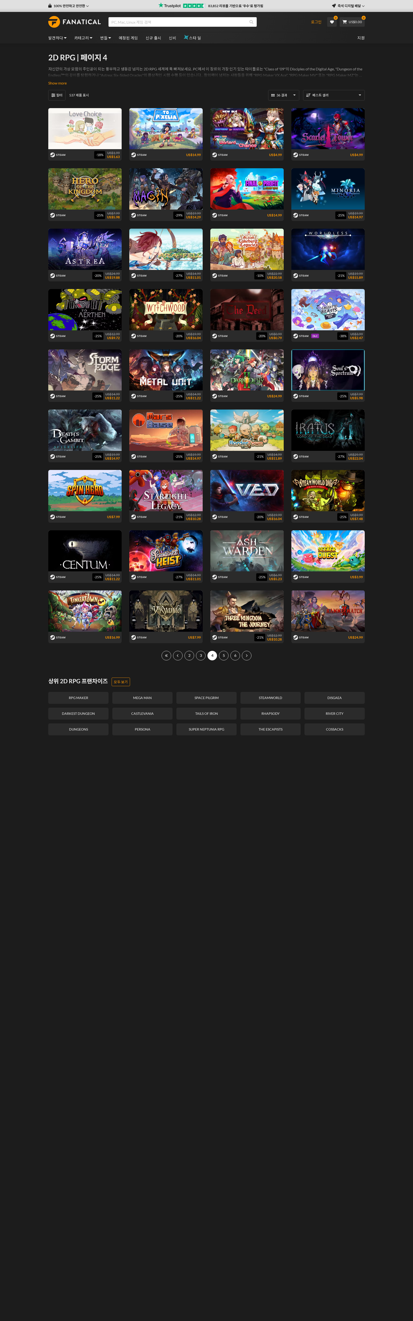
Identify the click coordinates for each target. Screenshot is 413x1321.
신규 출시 (153, 38)
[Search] (251, 22)
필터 (59, 95)
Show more (57, 83)
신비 (172, 38)
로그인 (316, 22)
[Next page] (246, 655)
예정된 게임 (128, 38)
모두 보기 (121, 682)
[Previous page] (178, 655)
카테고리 (81, 38)
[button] (68, 6)
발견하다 (55, 38)
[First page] (166, 655)
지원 (361, 38)
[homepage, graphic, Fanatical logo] (74, 22)
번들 (104, 38)
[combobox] (207, 22)
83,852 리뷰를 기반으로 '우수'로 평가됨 (235, 6)
